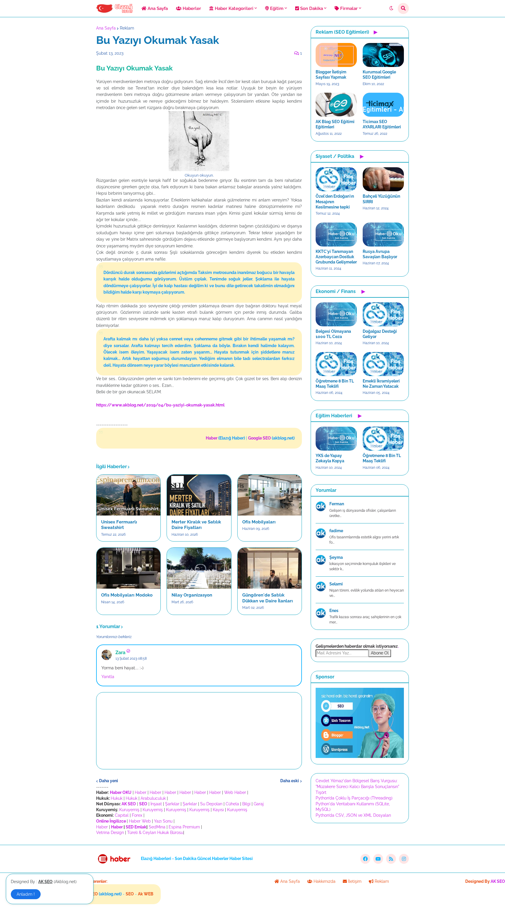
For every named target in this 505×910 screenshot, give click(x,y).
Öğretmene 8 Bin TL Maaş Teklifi (335, 384)
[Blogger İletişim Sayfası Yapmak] (336, 55)
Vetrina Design (110, 832)
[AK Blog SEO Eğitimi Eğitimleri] (336, 105)
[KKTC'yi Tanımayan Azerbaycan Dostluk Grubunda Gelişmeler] (336, 235)
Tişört (321, 792)
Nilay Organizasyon (192, 595)
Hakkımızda (323, 881)
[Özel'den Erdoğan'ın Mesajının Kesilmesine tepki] (336, 179)
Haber (140, 792)
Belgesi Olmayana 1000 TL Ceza (333, 334)
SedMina (157, 827)
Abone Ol (380, 653)
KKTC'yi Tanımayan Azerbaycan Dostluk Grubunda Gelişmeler (336, 256)
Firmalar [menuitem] (348, 8)
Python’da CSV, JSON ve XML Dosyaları (353, 815)
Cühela (232, 804)
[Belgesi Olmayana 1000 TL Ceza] (336, 314)
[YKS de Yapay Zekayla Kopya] (336, 439)
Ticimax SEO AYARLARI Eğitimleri (382, 124)
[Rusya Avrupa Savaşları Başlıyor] (383, 235)
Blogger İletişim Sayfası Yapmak (331, 75)
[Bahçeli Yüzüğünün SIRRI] (383, 179)
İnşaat (156, 804)
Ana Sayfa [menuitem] (157, 8)
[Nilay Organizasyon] (199, 568)
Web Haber (235, 792)
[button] (391, 8)
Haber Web (140, 821)
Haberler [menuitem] (191, 8)
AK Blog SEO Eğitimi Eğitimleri (335, 124)
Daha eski (289, 780)
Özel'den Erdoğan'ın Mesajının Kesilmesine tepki (335, 201)
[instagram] (404, 859)
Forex (137, 815)
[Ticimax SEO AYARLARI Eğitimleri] (383, 105)
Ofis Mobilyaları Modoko (127, 595)
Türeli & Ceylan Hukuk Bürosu (155, 832)
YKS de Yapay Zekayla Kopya (330, 458)
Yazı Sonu (163, 821)
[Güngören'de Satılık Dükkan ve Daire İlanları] (270, 568)
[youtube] (378, 859)
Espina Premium (184, 827)
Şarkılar (172, 804)
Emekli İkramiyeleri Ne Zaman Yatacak (381, 384)
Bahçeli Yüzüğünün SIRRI (381, 199)
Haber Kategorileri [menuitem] (233, 8)
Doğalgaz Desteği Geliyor (380, 334)
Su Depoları (211, 804)
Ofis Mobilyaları (259, 522)
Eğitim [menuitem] (276, 8)
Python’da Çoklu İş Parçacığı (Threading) (354, 798)
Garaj (259, 804)
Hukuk (116, 798)
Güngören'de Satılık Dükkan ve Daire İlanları (267, 598)
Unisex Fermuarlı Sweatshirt (119, 524)
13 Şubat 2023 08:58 (131, 658)
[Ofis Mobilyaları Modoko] (128, 568)
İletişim (354, 881)
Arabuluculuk (153, 798)
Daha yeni (108, 780)
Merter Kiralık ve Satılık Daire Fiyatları (196, 524)
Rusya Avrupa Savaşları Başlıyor (380, 254)
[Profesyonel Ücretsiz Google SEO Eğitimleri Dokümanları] (360, 756)
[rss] (391, 859)
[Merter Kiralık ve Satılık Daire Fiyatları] (199, 495)
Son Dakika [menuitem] (311, 8)
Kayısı (218, 809)
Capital (122, 815)
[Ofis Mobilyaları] (270, 495)
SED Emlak (136, 827)
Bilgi (246, 804)
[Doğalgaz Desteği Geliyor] (383, 314)
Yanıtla (107, 676)
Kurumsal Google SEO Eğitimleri (379, 75)
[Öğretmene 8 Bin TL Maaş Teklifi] (336, 364)
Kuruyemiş (129, 809)
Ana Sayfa (106, 28)
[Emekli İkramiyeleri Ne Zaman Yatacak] (383, 364)
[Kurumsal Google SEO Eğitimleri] (383, 55)
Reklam (127, 28)
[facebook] (365, 859)
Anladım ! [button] (26, 894)
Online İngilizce (111, 821)
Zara (120, 652)
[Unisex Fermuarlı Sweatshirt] (128, 495)
